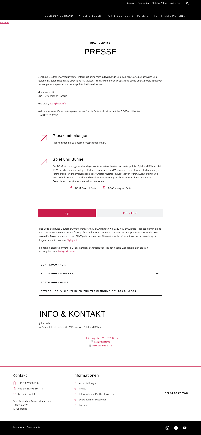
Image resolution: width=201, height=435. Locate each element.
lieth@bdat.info (57, 103)
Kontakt (131, 3)
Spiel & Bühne (159, 3)
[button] (187, 3)
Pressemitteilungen (71, 135)
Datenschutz (33, 427)
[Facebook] (176, 428)
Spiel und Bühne (68, 159)
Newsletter (143, 3)
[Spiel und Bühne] (44, 161)
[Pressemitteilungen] (44, 138)
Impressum (19, 427)
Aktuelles (175, 3)
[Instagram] (167, 428)
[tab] (67, 213)
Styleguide (72, 240)
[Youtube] (184, 428)
